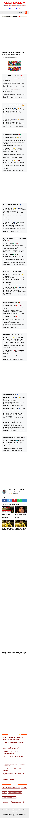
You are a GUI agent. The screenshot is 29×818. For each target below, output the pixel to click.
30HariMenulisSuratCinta (14, 787)
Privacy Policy (14, 811)
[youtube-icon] (19, 8)
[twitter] (9, 500)
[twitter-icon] (16, 8)
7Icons (23, 787)
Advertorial (5, 790)
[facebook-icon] (9, 8)
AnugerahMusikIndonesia (8, 799)
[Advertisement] (14, 33)
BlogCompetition (6, 802)
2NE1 (4, 787)
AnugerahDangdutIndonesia (15, 792)
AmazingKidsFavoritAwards (16, 790)
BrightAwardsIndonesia (17, 802)
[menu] (3, 12)
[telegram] (24, 500)
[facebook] (4, 500)
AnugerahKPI (19, 794)
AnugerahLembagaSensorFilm (9, 797)
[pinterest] (14, 500)
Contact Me (13, 809)
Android (4, 792)
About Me (8, 809)
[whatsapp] (19, 500)
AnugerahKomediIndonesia (8, 794)
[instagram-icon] (12, 8)
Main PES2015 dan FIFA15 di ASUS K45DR (13, 761)
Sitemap (18, 809)
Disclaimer (24, 809)
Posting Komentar (16, 58)
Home (3, 809)
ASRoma (19, 799)
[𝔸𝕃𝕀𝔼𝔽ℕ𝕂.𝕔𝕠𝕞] (14, 4)
